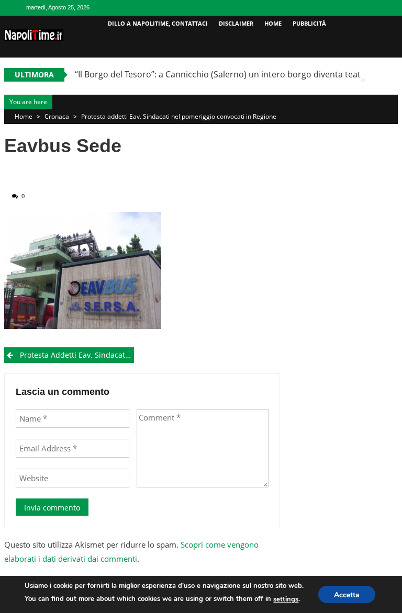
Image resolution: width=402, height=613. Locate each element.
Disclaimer (236, 23)
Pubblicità (309, 23)
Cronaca (56, 116)
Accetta (347, 595)
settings (285, 599)
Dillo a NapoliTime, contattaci (158, 23)
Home (273, 23)
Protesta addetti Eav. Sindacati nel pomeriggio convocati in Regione (178, 116)
